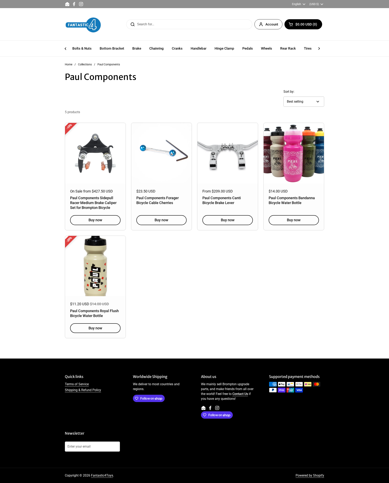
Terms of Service (77, 384)
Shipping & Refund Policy (83, 390)
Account (271, 24)
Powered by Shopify (310, 475)
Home (68, 64)
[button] (303, 24)
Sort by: (288, 92)
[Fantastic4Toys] (83, 24)
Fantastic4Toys (102, 475)
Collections (85, 64)
